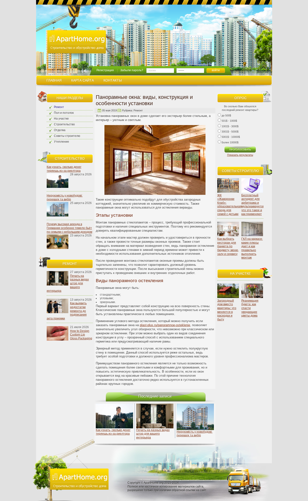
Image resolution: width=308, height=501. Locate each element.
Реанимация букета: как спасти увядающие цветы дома (249, 308)
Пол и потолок (64, 112)
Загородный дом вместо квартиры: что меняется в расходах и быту (226, 310)
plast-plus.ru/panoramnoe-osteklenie (165, 325)
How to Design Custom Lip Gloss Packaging (81, 334)
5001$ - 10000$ (231, 136)
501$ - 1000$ (229, 120)
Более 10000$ (230, 142)
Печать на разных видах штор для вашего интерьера (153, 433)
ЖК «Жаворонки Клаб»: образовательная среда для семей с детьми (229, 205)
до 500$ (226, 115)
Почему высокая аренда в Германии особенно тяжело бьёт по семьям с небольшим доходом (69, 227)
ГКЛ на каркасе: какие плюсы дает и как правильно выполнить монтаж (252, 248)
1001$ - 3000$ (230, 126)
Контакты (112, 80)
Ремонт (59, 107)
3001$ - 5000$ (230, 131)
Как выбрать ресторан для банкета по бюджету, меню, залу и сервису (228, 246)
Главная (54, 80)
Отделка (59, 130)
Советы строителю (67, 136)
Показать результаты (240, 154)
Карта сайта (82, 80)
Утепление (61, 141)
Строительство (64, 124)
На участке (61, 118)
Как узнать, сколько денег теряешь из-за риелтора (64, 168)
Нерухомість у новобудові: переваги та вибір (65, 197)
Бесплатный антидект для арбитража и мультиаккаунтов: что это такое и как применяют (253, 205)
